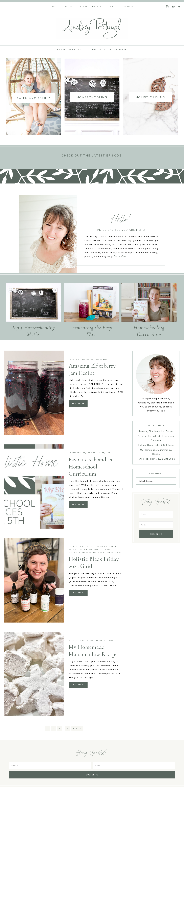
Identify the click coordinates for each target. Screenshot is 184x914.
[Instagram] (167, 6)
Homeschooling (77, 453)
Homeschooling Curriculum (149, 331)
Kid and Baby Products (98, 547)
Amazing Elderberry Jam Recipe (156, 431)
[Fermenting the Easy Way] (91, 303)
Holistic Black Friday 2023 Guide (156, 445)
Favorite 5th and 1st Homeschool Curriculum (91, 466)
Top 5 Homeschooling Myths (33, 331)
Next (77, 728)
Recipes (89, 359)
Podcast (91, 453)
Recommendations (91, 552)
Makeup (83, 549)
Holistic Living (76, 359)
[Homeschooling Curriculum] (149, 303)
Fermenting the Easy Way (91, 331)
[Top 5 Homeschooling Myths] (33, 303)
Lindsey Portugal (92, 28)
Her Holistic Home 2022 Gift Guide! (156, 458)
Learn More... (121, 256)
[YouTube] (173, 6)
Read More (78, 404)
